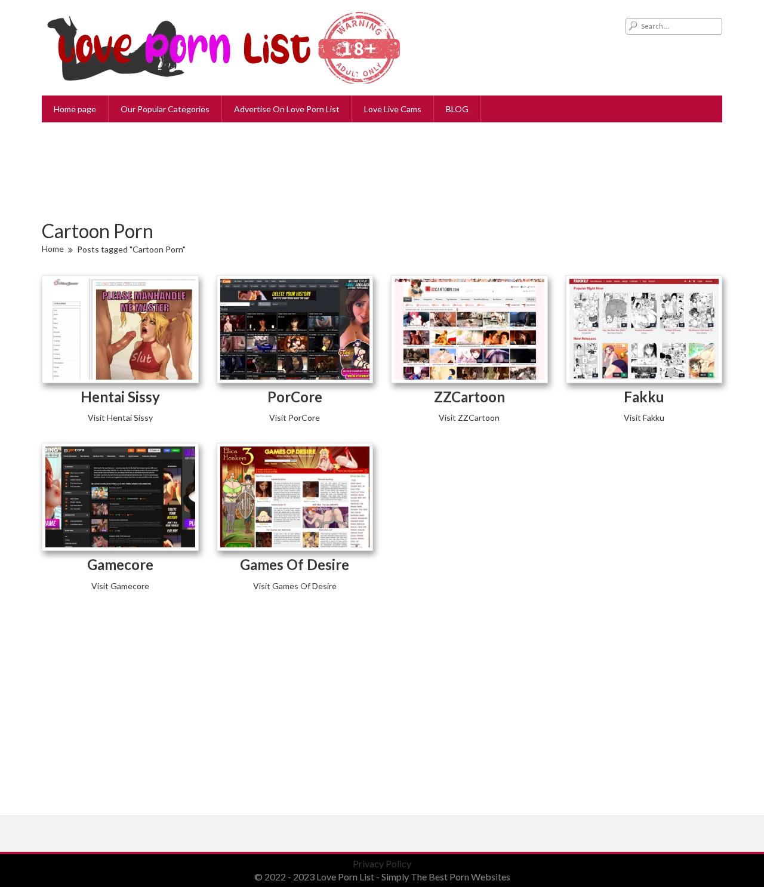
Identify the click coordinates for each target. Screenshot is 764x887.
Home (53, 249)
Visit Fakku (644, 417)
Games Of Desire (294, 564)
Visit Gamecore (120, 586)
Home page (75, 109)
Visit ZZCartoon (469, 417)
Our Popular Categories (165, 109)
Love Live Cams (392, 109)
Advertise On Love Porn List (287, 109)
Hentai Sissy (120, 396)
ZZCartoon (469, 396)
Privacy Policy (382, 863)
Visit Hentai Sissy (120, 417)
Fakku (644, 396)
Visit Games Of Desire (295, 586)
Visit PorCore (294, 417)
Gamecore (120, 564)
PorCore (294, 396)
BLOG (457, 109)
